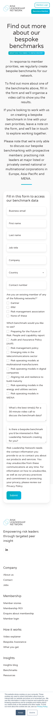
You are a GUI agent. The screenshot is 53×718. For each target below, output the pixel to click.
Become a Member (40, 11)
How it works (12, 629)
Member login (11, 618)
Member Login (42, 5)
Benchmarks (10, 670)
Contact (8, 579)
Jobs (6, 585)
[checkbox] (26, 309)
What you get (11, 647)
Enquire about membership (18, 613)
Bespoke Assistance (14, 641)
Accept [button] (20, 712)
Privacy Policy (42, 706)
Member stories (12, 603)
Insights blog (10, 664)
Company (10, 568)
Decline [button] (32, 712)
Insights (9, 658)
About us (8, 574)
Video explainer (12, 636)
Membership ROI (13, 608)
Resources (9, 675)
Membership (12, 596)
